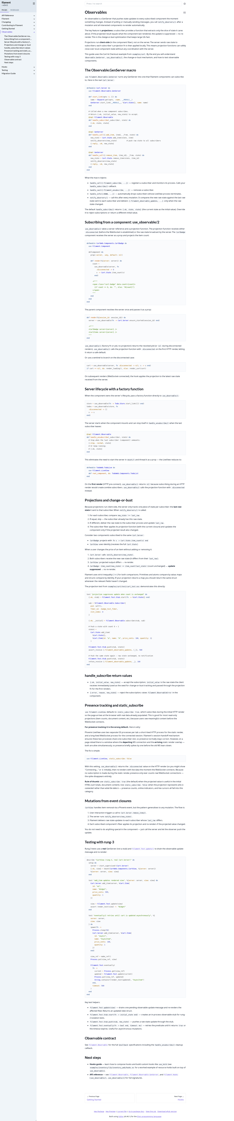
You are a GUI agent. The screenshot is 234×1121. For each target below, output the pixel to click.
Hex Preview (111, 1111)
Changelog (6, 22)
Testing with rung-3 (12, 56)
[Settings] (184, 3)
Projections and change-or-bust (17, 45)
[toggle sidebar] (33, 3)
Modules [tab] (14, 10)
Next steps (8, 62)
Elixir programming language (149, 1116)
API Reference (8, 15)
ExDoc (121, 1116)
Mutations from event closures (17, 53)
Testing (5, 70)
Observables (7, 32)
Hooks (4, 67)
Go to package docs (136, 1111)
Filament (5, 18)
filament (6, 2)
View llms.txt (151, 1111)
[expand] (34, 16)
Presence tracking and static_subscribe (18, 50)
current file (122, 1111)
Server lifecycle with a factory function (18, 42)
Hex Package (99, 1111)
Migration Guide (9, 73)
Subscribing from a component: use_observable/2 (18, 39)
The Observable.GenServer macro (18, 36)
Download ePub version (167, 1111)
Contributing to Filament (12, 25)
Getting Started (8, 28)
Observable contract (12, 59)
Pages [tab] (4, 10)
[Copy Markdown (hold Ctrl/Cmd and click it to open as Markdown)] (184, 11)
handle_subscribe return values (17, 48)
